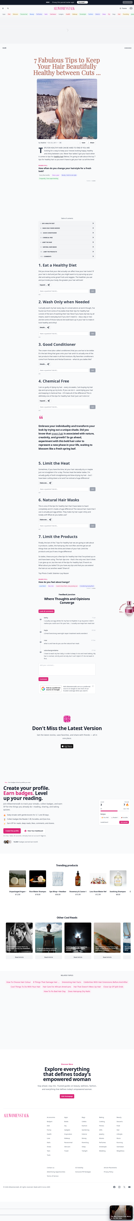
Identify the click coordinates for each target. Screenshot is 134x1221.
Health (68, 14)
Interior (97, 14)
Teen (48, 1151)
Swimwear (53, 14)
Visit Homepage (67, 1096)
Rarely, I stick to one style (69, 175)
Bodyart (49, 1121)
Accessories (51, 1117)
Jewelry (101, 1134)
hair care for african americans (57, 986)
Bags (114, 14)
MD (60, 142)
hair (4, 48)
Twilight (84, 1151)
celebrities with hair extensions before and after (106, 982)
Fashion (90, 14)
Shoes (49, 1147)
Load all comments (46, 611)
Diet (9, 14)
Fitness (101, 1126)
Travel (66, 1151)
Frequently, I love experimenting (48, 178)
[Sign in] (131, 8)
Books (66, 1121)
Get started (124, 822)
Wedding (102, 1151)
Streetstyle (83, 14)
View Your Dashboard (35, 831)
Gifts (100, 1130)
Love (48, 1138)
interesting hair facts (71, 982)
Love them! (42, 586)
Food (118, 1126)
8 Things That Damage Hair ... (46, 982)
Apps (4, 14)
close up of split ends (113, 986)
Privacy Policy (108, 1172)
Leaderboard (104, 822)
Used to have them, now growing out (66, 586)
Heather (43, 143)
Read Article (24, 957)
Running (120, 1142)
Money (84, 1138)
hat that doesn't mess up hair (87, 986)
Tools (48, 1155)
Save (83, 143)
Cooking (102, 1121)
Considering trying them (87, 586)
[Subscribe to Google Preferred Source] (51, 688)
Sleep (104, 14)
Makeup (74, 14)
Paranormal (23, 14)
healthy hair (58, 156)
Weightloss (120, 1151)
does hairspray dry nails (79, 991)
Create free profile (12, 831)
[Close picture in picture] (111, 1207)
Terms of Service (52, 1176)
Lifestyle (119, 1134)
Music (119, 1138)
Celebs (84, 1121)
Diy (109, 14)
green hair (57, 433)
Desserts (120, 1121)
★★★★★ (127, 48)
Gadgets (61, 14)
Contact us (50, 1168)
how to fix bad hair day (55, 991)
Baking (101, 1117)
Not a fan (51, 586)
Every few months (44, 175)
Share (92, 143)
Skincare (15, 14)
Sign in (43, 836)
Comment (43, 679)
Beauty (32, 14)
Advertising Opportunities (56, 1172)
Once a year (55, 175)
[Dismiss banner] (93, 686)
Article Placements (110, 1168)
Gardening (85, 1130)
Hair (119, 14)
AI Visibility (79, 1168)
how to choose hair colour (18, 982)
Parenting (126, 14)
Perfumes (39, 14)
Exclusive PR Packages (83, 1172)
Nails (46, 14)
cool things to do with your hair (25, 986)
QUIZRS (93, 180)
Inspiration (68, 1134)
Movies (101, 1138)
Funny (49, 1130)
